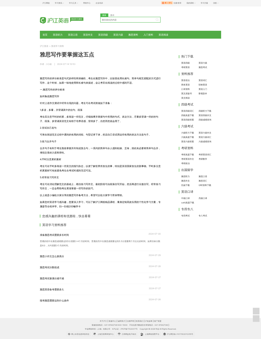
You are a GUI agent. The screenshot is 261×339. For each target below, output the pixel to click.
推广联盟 (157, 321)
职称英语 (203, 84)
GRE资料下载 (205, 185)
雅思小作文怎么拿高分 (52, 256)
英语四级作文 (205, 115)
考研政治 (185, 163)
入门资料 (148, 34)
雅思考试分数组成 (49, 267)
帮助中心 (86, 3)
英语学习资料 (57, 46)
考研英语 (185, 67)
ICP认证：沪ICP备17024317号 (125, 329)
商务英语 (185, 84)
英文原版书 (186, 93)
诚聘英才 (121, 321)
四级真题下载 (187, 115)
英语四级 (103, 34)
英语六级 (118, 34)
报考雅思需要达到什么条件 (54, 300)
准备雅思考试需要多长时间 (54, 234)
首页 (45, 34)
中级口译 (185, 198)
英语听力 (58, 34)
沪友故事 (148, 321)
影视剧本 (203, 93)
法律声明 (130, 321)
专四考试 (185, 215)
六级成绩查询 (205, 141)
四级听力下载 (205, 111)
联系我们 (139, 321)
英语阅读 (163, 34)
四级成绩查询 (205, 119)
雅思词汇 (203, 180)
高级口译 (203, 198)
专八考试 (203, 215)
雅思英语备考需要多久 (52, 289)
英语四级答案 (187, 119)
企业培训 (99, 3)
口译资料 (185, 89)
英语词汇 (203, 80)
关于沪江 (103, 321)
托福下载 (185, 185)
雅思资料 (133, 34)
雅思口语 (203, 176)
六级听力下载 (187, 132)
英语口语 (73, 34)
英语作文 (88, 34)
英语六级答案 (187, 141)
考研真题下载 (187, 154)
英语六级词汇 (205, 137)
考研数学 (203, 159)
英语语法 (185, 80)
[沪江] (59, 20)
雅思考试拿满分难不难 (52, 278)
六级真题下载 (187, 137)
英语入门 (203, 89)
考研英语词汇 (205, 154)
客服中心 (112, 321)
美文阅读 (185, 98)
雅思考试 (203, 67)
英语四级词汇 (187, 111)
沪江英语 (44, 46)
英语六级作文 (205, 132)
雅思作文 (185, 180)
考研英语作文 (187, 159)
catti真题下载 (187, 202)
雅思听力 (185, 176)
